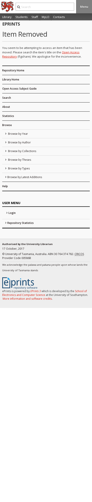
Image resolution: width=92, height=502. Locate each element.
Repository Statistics (20, 223)
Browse (7, 125)
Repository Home (13, 70)
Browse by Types (18, 168)
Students (21, 17)
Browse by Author (19, 142)
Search (6, 98)
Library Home (10, 79)
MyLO (45, 17)
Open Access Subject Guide (19, 88)
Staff (34, 17)
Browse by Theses (19, 160)
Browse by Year (17, 134)
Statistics (8, 116)
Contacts (59, 17)
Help (5, 186)
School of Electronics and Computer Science (44, 293)
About (6, 107)
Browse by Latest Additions (24, 177)
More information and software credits (27, 299)
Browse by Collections (21, 151)
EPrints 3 (35, 291)
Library (7, 17)
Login (12, 213)
